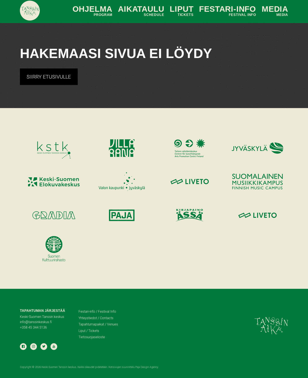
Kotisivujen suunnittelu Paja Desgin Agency (133, 367)
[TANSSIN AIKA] (30, 11)
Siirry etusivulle (49, 77)
